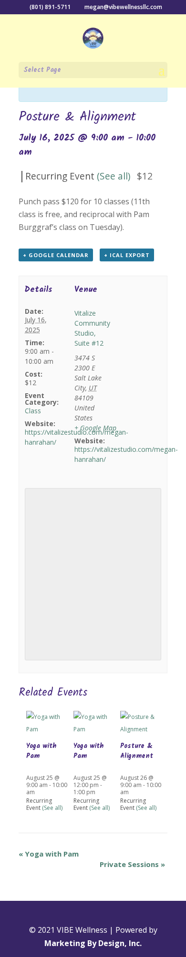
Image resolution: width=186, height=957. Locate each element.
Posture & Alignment (136, 751)
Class (33, 410)
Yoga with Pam (41, 751)
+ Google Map (95, 427)
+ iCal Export (127, 255)
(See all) (113, 175)
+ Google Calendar (56, 255)
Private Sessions (132, 864)
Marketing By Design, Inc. (93, 943)
